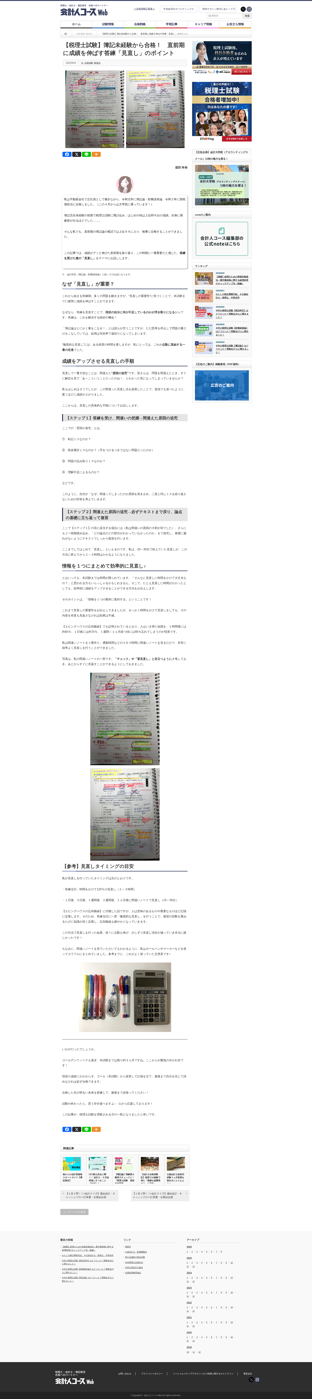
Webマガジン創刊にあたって (217, 9)
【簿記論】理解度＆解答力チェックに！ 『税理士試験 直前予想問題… (125, 1179)
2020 (189, 1332)
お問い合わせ (124, 1373)
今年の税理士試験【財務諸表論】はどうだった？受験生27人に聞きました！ (232, 331)
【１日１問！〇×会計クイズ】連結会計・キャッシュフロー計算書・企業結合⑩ (157, 1195)
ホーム (76, 24)
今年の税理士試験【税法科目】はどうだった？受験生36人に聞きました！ (232, 313)
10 (232, 1263)
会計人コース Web (153, 1395)
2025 (189, 1258)
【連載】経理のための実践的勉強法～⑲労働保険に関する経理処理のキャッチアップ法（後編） (232, 280)
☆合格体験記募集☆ (144, 8)
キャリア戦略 (203, 24)
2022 (189, 1302)
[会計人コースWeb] (84, 14)
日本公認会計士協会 (134, 1267)
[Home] (65, 33)
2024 (189, 1273)
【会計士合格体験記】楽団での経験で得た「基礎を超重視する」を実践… (150, 1179)
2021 (189, 1317)
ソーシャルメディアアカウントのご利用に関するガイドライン (203, 1373)
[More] (96, 154)
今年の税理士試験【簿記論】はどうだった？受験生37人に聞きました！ (232, 349)
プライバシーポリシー (152, 1373)
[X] (76, 154)
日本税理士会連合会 (134, 1262)
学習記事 (171, 24)
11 (188, 1266)
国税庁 (128, 1247)
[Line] (86, 154)
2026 (189, 1247)
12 (193, 1266)
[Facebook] (67, 154)
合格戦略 (140, 24)
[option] (222, 58)
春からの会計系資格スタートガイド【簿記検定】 (72, 1177)
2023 (189, 1288)
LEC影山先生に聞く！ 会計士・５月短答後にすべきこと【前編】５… (99, 1179)
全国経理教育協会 (133, 1273)
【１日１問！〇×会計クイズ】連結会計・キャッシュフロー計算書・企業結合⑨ (90, 1195)
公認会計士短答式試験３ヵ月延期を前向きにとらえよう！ (175, 1179)
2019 (189, 1347)
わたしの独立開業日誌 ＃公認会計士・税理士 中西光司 (232, 296)
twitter (243, 9)
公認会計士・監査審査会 (136, 1252)
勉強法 (97, 63)
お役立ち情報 (235, 24)
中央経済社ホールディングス (178, 9)
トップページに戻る (74, 1212)
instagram (249, 9)
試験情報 (108, 24)
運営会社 (247, 1373)
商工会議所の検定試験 (135, 1257)
